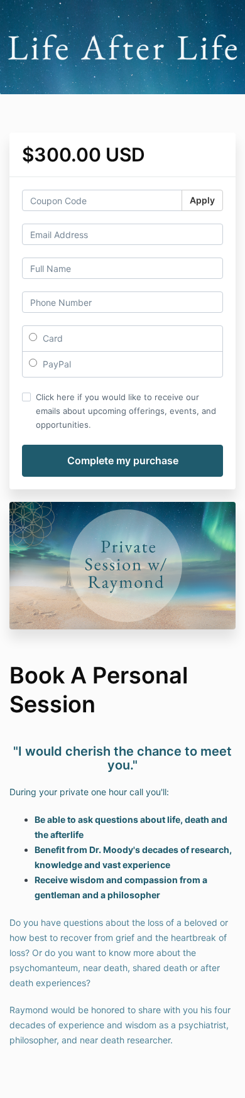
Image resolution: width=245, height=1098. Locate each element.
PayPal (55, 364)
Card (51, 338)
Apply (202, 200)
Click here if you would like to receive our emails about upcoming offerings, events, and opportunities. (126, 411)
